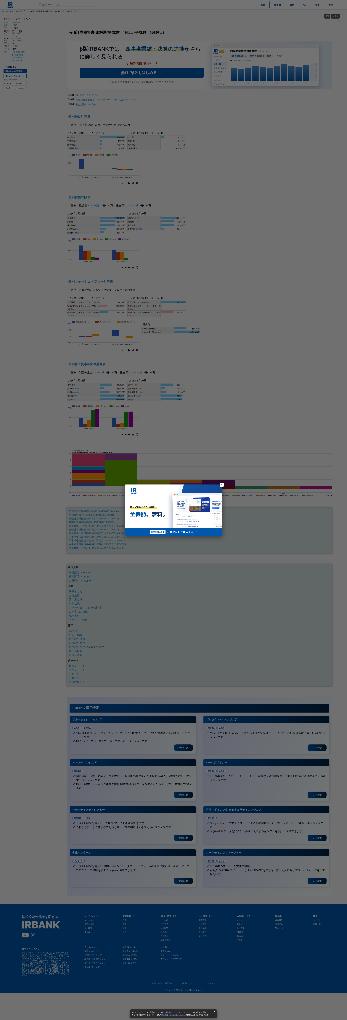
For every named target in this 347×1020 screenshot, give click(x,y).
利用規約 (168, 1012)
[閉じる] (222, 485)
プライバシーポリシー (185, 1012)
